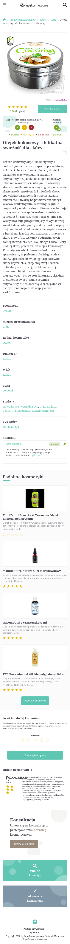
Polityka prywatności (34, 928)
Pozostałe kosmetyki (35, 700)
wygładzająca (29, 406)
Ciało (6, 326)
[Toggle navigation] (4, 5)
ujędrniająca (48, 406)
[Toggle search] (65, 5)
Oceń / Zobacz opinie (52, 109)
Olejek (7, 342)
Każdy (7, 358)
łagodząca (23, 410)
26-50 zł (8, 390)
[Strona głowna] (6, 19)
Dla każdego (11, 426)
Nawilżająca (11, 406)
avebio (7, 310)
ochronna (9, 410)
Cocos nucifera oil (14, 443)
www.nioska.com (39, 939)
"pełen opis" (37, 455)
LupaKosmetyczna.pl (34, 936)
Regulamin (33, 932)
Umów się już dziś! (24, 844)
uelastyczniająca (43, 410)
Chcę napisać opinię (35, 755)
